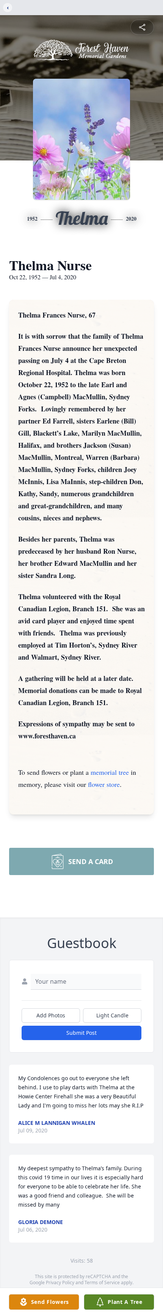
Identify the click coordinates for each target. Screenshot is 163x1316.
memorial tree (110, 772)
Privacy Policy (60, 1282)
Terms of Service (102, 1282)
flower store (104, 784)
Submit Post (81, 1032)
